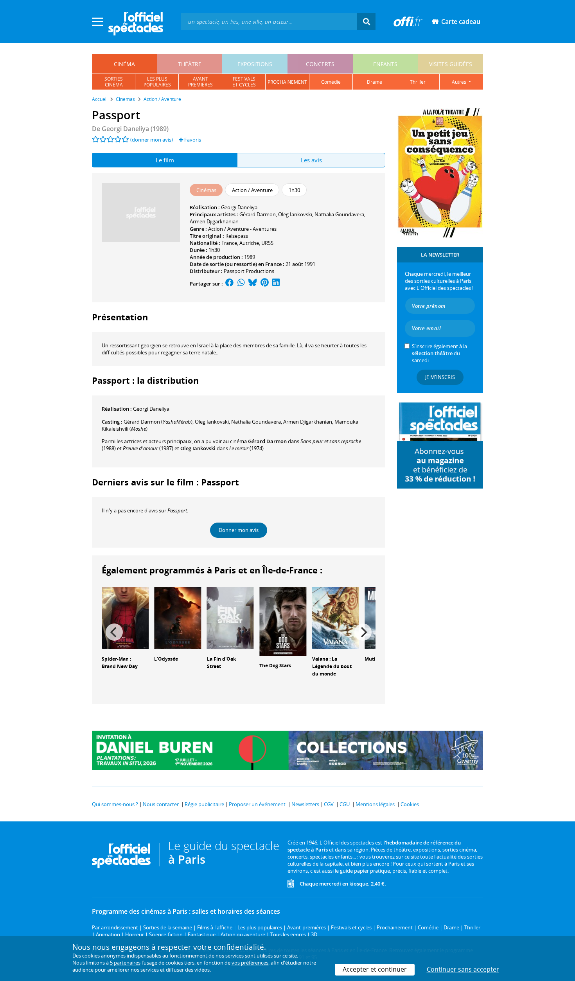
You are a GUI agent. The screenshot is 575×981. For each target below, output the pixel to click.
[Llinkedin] (276, 283)
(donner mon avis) (151, 139)
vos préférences (250, 962)
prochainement (287, 82)
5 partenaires (125, 962)
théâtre (189, 64)
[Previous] (114, 632)
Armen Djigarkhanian (214, 221)
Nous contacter (161, 804)
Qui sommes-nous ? (115, 804)
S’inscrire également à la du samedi (439, 353)
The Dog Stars (275, 665)
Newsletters (305, 804)
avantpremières (200, 81)
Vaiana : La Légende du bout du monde (332, 666)
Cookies (410, 804)
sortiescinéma (113, 81)
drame (374, 82)
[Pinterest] (264, 283)
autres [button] (459, 82)
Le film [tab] (165, 160)
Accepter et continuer (375, 969)
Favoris (192, 139)
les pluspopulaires (157, 81)
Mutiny (373, 659)
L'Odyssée (166, 659)
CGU (345, 804)
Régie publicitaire (204, 804)
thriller (418, 82)
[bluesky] (252, 283)
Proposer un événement (257, 804)
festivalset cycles (244, 81)
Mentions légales (375, 804)
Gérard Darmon (257, 214)
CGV (329, 804)
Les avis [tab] (311, 160)
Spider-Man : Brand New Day (120, 663)
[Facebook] (229, 283)
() (158, 421)
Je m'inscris (440, 377)
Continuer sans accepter (463, 969)
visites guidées (450, 64)
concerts (320, 64)
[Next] (363, 632)
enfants (385, 64)
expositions (254, 64)
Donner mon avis (239, 530)
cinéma (124, 64)
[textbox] (269, 21)
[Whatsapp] (241, 283)
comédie (331, 82)
